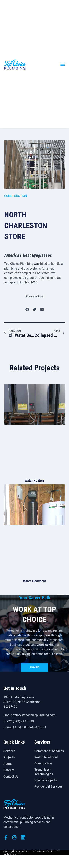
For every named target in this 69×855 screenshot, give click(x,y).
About (7, 764)
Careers (8, 770)
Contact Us (10, 776)
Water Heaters (34, 480)
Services (9, 751)
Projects (9, 757)
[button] (62, 64)
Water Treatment (34, 581)
